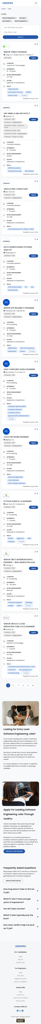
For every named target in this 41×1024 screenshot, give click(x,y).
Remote (10, 590)
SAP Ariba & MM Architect (17, 113)
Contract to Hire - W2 (12, 130)
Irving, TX (8, 55)
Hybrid (9, 156)
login (20, 956)
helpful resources (13, 881)
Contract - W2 (9, 119)
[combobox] (20, 27)
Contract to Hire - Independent (15, 134)
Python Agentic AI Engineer (17, 501)
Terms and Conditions (20, 998)
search (20, 37)
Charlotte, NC (10, 311)
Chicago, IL (9, 565)
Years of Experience (8, 18)
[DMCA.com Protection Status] (20, 1020)
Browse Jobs (20, 962)
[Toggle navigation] (36, 3)
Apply (33, 58)
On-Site (9, 77)
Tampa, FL (29, 55)
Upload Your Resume (14, 851)
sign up (20, 959)
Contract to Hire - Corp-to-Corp (14, 126)
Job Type (22, 18)
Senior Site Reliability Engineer (19, 308)
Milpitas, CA (9, 440)
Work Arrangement (21, 21)
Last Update (6, 21)
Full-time (7, 58)
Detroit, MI (21, 311)
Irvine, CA (21, 372)
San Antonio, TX (11, 372)
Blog (20, 992)
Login (20, 973)
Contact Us (20, 995)
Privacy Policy (20, 1001)
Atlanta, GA (20, 504)
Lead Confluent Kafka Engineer (19, 369)
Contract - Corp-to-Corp (13, 137)
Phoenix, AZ (9, 629)
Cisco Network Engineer (16, 437)
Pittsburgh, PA (10, 253)
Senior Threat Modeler (15, 52)
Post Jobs (20, 976)
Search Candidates (20, 982)
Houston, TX (9, 116)
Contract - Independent (12, 122)
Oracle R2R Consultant (16, 189)
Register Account (20, 979)
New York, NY (10, 192)
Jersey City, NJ (18, 55)
